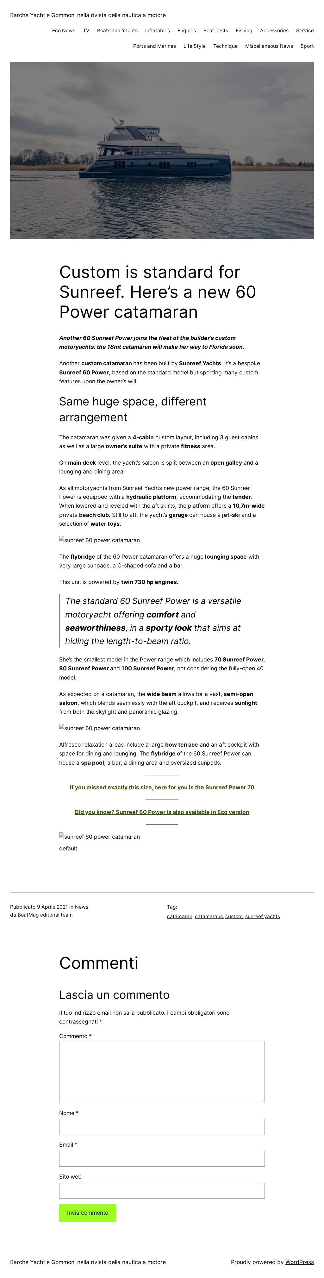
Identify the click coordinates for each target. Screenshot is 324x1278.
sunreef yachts (262, 916)
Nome (69, 1113)
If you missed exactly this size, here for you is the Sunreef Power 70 (162, 787)
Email (68, 1144)
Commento (75, 1036)
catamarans (209, 916)
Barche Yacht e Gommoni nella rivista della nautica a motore (88, 15)
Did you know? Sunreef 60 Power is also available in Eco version (162, 812)
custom (234, 916)
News (81, 907)
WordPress (299, 1262)
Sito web (70, 1176)
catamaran (179, 916)
